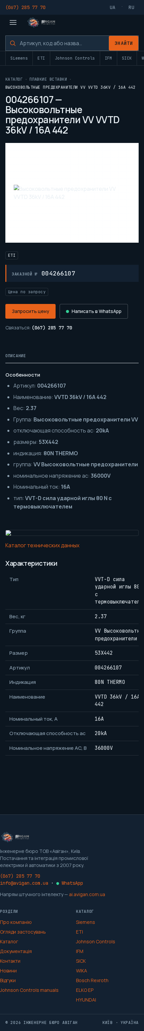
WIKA (81, 970)
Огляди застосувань (23, 932)
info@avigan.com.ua (24, 883)
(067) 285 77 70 (25, 7)
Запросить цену (30, 311)
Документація (16, 951)
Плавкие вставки (48, 79)
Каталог (14, 79)
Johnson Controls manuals (29, 990)
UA (113, 7)
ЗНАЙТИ (124, 43)
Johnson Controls (75, 58)
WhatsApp (69, 883)
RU (132, 7)
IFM (108, 58)
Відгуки (8, 980)
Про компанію (16, 922)
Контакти (10, 961)
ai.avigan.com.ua (87, 894)
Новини (8, 970)
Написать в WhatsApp (97, 311)
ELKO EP (84, 990)
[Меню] (13, 22)
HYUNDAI (86, 1000)
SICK (127, 58)
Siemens (19, 58)
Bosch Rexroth (92, 980)
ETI (41, 58)
